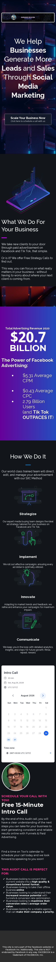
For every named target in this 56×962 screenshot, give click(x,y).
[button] (14, 683)
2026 (31, 695)
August (24, 695)
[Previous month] (13, 696)
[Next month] (43, 696)
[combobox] (29, 753)
